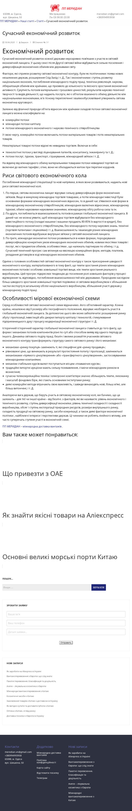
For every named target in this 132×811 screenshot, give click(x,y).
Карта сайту (43, 767)
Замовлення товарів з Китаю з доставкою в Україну (32, 700)
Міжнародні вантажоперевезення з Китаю (28, 691)
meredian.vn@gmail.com (110, 14)
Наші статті (27, 21)
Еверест (24, 42)
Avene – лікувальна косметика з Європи (26, 686)
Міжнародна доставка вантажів (49, 754)
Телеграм (42, 777)
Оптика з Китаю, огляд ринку (21, 710)
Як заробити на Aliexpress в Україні (24, 671)
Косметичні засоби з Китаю (20, 696)
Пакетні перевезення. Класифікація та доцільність (31, 681)
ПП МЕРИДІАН (9, 21)
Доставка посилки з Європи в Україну (25, 715)
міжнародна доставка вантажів (42, 426)
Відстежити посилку (48, 772)
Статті (40, 21)
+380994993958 (106, 17)
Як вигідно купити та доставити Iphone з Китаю (30, 705)
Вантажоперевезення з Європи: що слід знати (29, 676)
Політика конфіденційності (46, 761)
